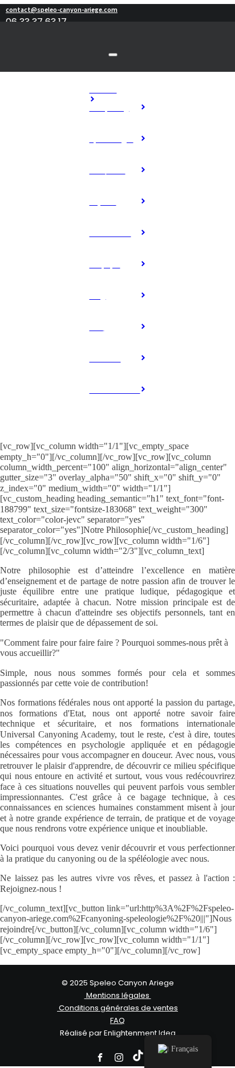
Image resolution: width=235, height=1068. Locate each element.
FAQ (117, 1021)
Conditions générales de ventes (117, 1008)
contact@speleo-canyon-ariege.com (62, 10)
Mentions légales (117, 996)
